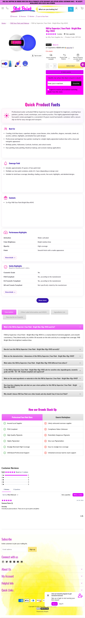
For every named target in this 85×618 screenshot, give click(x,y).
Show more (43, 300)
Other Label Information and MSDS (34, 312)
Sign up (32, 549)
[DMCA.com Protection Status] (42, 609)
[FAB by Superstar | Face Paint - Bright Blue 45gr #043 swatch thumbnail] (11, 63)
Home (4, 23)
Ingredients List (59, 312)
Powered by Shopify (42, 611)
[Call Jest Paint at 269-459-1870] (7, 8)
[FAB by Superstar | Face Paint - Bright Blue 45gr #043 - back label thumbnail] (25, 63)
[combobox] (53, 9)
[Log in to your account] (76, 8)
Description (9, 312)
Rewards (14, 16)
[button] (64, 48)
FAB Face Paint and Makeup (19, 23)
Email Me (76, 83)
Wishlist (32, 16)
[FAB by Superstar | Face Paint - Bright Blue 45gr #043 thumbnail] (4, 63)
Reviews (23, 16)
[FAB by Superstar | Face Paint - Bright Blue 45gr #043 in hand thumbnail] (18, 63)
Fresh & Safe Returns (65, 58)
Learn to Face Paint (42, 16)
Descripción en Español (14, 317)
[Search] (71, 9)
